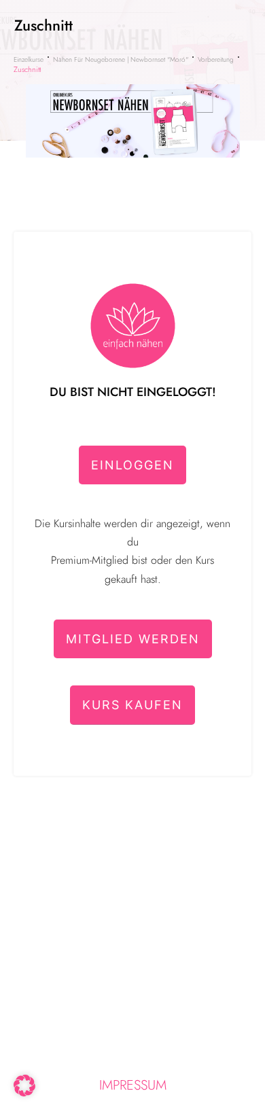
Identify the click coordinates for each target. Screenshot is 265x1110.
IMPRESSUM (132, 1085)
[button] (24, 1085)
